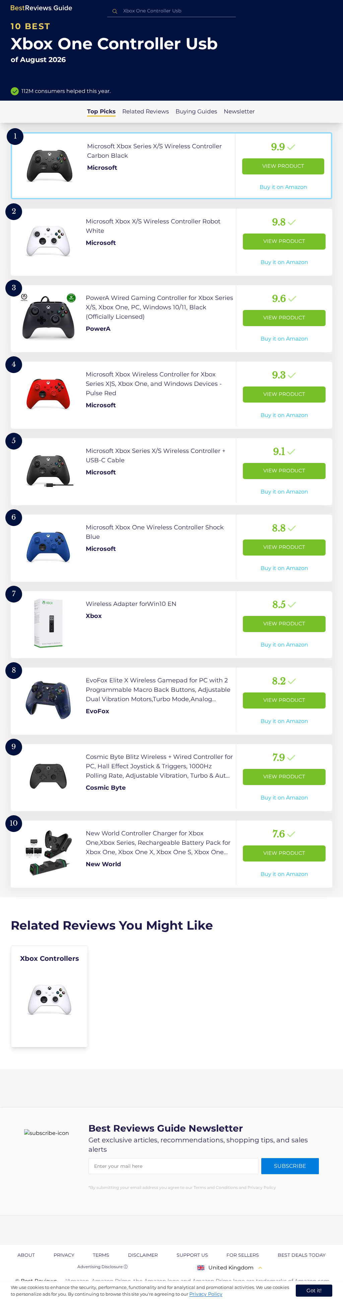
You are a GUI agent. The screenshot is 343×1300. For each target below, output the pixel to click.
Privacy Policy (205, 1294)
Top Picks (101, 111)
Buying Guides (196, 111)
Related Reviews (145, 111)
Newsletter (239, 111)
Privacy (64, 1255)
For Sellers (242, 1255)
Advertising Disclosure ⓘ (102, 1266)
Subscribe (290, 1166)
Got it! (314, 1290)
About (26, 1255)
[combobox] (171, 11)
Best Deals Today (302, 1255)
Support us (192, 1255)
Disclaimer (143, 1255)
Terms (101, 1255)
